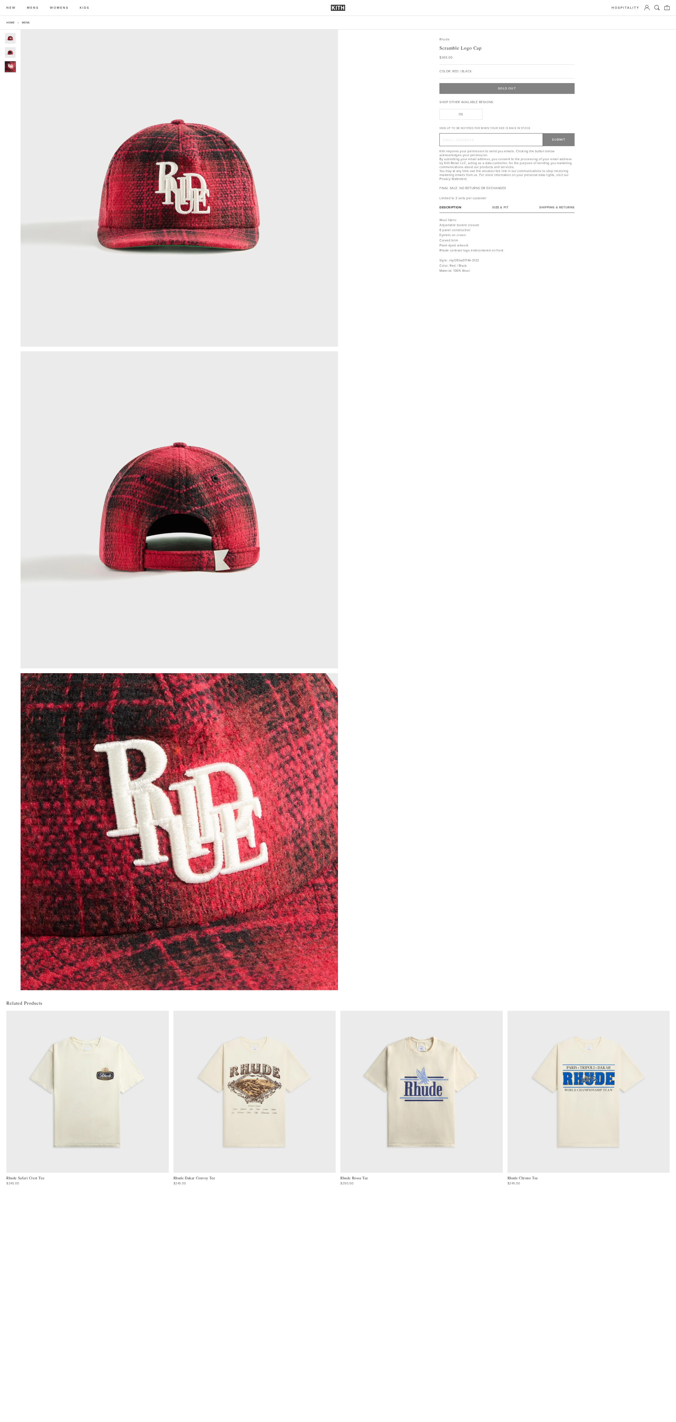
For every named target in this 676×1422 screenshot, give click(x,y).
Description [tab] (450, 207)
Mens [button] (33, 8)
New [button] (11, 8)
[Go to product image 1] (10, 38)
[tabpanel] (507, 245)
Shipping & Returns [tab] (557, 207)
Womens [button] (59, 8)
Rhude (444, 39)
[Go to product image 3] (10, 66)
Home (10, 23)
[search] (657, 7)
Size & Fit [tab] (500, 207)
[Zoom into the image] (179, 188)
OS (461, 114)
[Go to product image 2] (10, 52)
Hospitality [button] (626, 8)
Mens (26, 23)
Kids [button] (85, 8)
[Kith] (338, 8)
